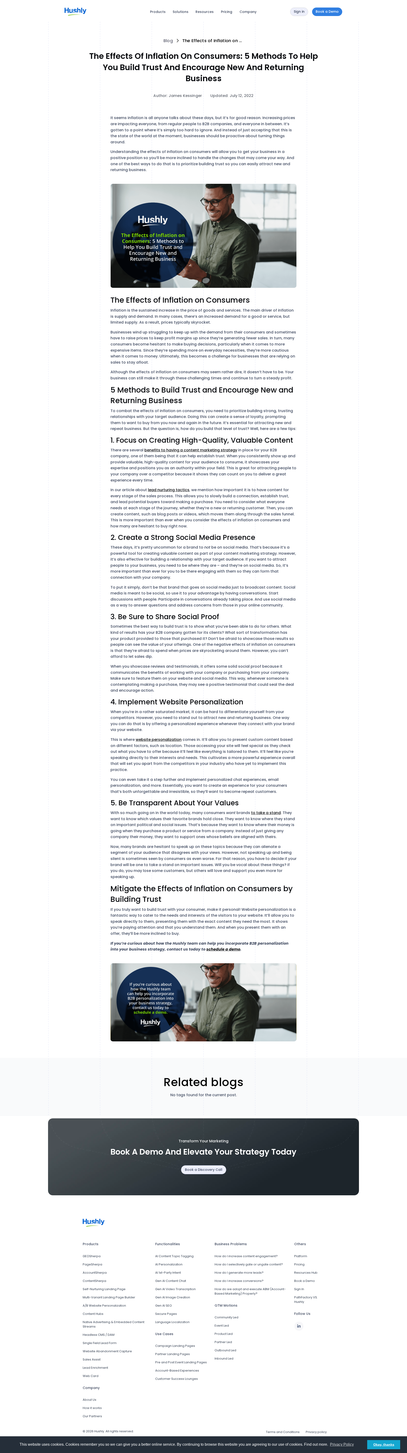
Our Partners (92, 1416)
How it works (92, 1408)
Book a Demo (304, 1281)
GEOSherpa (92, 1256)
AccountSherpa (95, 1272)
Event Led (222, 1325)
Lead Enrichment (95, 1367)
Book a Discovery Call (203, 1169)
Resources (204, 11)
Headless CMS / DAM (98, 1335)
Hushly (99, 1431)
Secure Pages (166, 1314)
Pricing (226, 11)
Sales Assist (92, 1359)
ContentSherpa (94, 1281)
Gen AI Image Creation (172, 1297)
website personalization (159, 739)
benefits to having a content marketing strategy (190, 450)
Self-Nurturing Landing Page (104, 1289)
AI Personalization (169, 1264)
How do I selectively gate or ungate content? (249, 1264)
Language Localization (172, 1322)
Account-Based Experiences (177, 1370)
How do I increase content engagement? (246, 1256)
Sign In (299, 1289)
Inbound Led (224, 1358)
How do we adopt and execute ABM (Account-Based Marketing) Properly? (250, 1291)
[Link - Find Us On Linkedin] (299, 1326)
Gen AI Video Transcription (175, 1289)
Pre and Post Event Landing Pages (181, 1362)
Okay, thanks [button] (383, 1444)
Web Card (90, 1376)
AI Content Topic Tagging (174, 1256)
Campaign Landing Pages (175, 1346)
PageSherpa (92, 1264)
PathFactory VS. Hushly (306, 1299)
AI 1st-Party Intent (168, 1272)
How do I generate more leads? (239, 1272)
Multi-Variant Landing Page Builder (109, 1297)
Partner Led (223, 1342)
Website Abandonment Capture (107, 1351)
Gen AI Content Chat (170, 1281)
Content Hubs (93, 1314)
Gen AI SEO (163, 1305)
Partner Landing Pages (172, 1354)
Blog (168, 41)
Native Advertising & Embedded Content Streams (113, 1324)
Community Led (226, 1317)
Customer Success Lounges (176, 1379)
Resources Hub (305, 1272)
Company (248, 11)
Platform (300, 1256)
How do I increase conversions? (239, 1281)
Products (158, 11)
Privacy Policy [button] (342, 1444)
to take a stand (266, 812)
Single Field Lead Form (100, 1343)
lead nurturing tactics (168, 490)
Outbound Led (225, 1350)
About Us (89, 1399)
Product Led (224, 1334)
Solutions (180, 11)
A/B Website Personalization (104, 1305)
